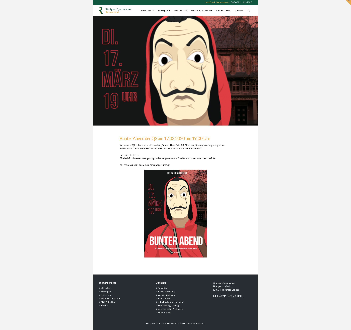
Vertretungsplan (222, 2)
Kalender (162, 287)
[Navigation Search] (248, 11)
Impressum (185, 323)
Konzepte (106, 291)
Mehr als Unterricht (111, 298)
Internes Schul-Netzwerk (170, 308)
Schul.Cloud (210, 2)
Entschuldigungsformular (171, 301)
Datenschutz (199, 323)
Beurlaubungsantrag (168, 305)
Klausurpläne (164, 312)
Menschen (106, 287)
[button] (348, 2)
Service (104, 305)
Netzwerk (106, 294)
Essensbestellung (166, 291)
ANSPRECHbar (108, 301)
